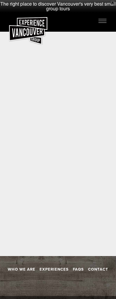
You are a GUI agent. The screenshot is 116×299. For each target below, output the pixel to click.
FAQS (78, 269)
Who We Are (21, 269)
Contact (98, 269)
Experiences (54, 269)
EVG (28, 31)
